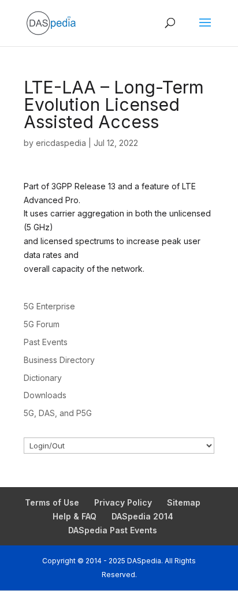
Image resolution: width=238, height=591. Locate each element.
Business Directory (59, 360)
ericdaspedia (61, 143)
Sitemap (183, 502)
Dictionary (43, 378)
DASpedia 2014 (142, 516)
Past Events (46, 342)
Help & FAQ (74, 516)
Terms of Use (52, 502)
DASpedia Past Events (112, 530)
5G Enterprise (49, 306)
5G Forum (42, 324)
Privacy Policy (123, 502)
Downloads (45, 395)
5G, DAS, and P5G (58, 413)
